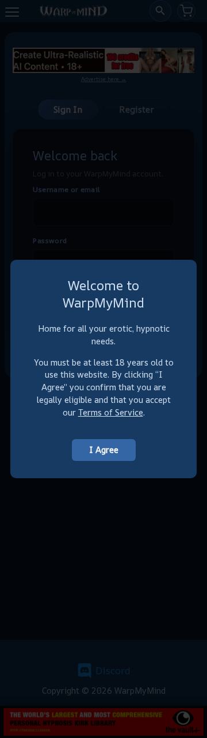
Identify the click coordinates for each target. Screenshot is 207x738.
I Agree (103, 449)
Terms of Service (110, 412)
